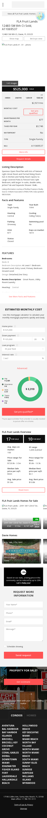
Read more (24, 490)
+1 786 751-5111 (29, 799)
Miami (26, 735)
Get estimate (23, 681)
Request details (23, 159)
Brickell (7, 739)
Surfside (27, 772)
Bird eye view (36, 38)
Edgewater (9, 766)
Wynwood (28, 783)
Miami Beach (30, 739)
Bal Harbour (10, 728)
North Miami (30, 749)
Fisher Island (10, 769)
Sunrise (27, 769)
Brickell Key (10, 742)
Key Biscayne (30, 732)
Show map (14, 38)
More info (23, 152)
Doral (6, 755)
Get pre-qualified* (23, 411)
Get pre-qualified (34, 111)
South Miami (30, 759)
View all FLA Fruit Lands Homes (22, 13)
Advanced (22, 368)
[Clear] (40, 4)
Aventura (8, 725)
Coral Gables (10, 752)
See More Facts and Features (22, 296)
